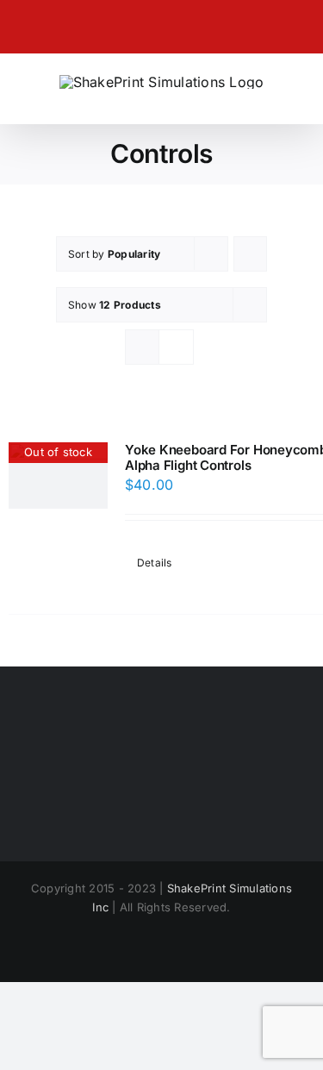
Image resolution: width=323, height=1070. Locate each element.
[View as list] (176, 347)
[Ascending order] (250, 254)
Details (154, 562)
